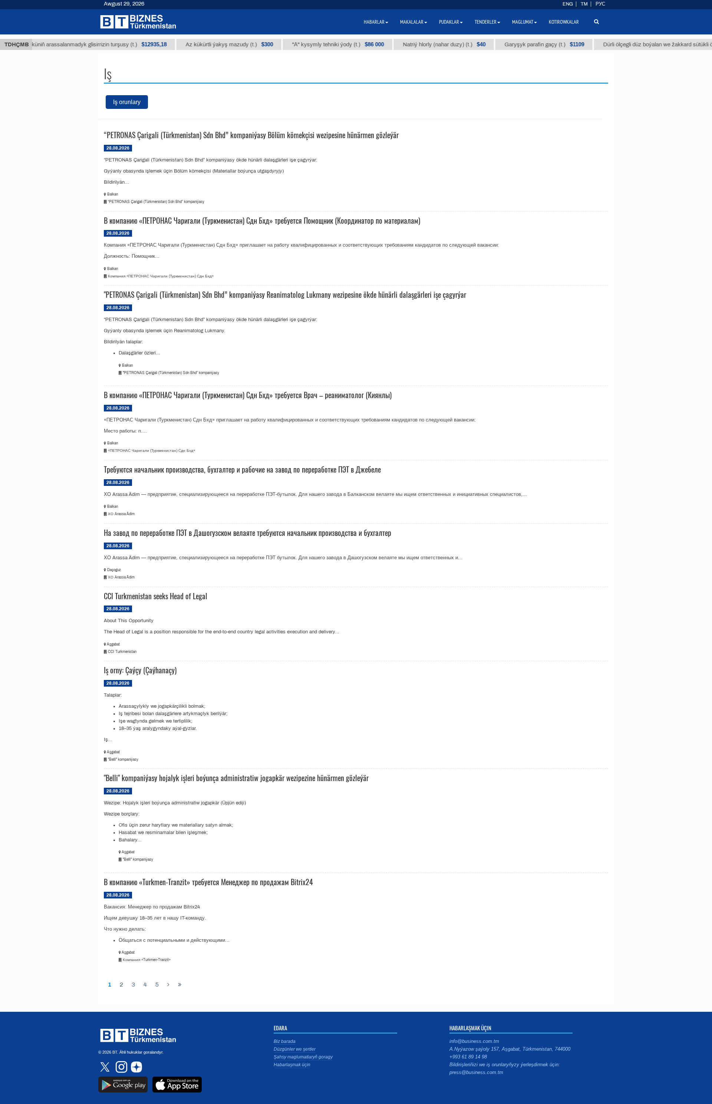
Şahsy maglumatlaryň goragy (303, 1057)
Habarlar (374, 22)
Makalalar (411, 22)
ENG (568, 4)
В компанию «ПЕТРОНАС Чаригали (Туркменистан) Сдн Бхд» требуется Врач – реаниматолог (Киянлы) (248, 394)
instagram (120, 1067)
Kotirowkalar (564, 22)
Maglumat (522, 22)
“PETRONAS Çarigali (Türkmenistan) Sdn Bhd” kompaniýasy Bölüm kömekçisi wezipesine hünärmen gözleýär (251, 134)
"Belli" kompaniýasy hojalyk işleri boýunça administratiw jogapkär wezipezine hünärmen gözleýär (236, 777)
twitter (105, 1067)
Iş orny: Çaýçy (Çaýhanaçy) (140, 670)
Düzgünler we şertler (295, 1049)
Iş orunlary (127, 102)
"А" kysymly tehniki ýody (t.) (323, 44)
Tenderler (486, 22)
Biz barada (285, 1041)
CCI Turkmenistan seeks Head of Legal (155, 595)
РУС (600, 4)
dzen (135, 1067)
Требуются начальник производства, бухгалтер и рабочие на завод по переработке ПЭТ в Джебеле (242, 469)
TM (584, 4)
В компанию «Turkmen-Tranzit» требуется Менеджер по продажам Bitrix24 (208, 881)
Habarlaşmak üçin (292, 1064)
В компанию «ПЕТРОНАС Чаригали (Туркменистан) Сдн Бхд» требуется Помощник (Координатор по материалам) (262, 220)
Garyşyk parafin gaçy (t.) (529, 44)
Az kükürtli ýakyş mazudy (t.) (214, 44)
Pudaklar (449, 22)
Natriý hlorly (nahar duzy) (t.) (429, 44)
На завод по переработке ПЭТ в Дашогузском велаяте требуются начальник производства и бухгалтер (247, 532)
